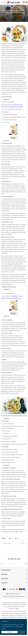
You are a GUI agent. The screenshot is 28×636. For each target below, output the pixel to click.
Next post (22, 543)
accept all (9, 632)
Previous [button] (1, 563)
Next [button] (26, 563)
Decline (22, 632)
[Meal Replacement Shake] (14, 129)
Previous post (6, 543)
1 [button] (12, 564)
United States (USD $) (14, 593)
